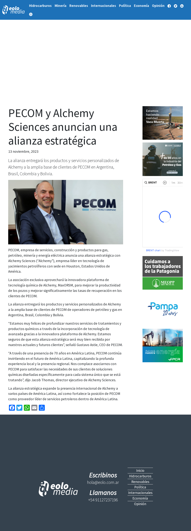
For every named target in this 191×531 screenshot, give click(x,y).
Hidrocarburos (40, 5)
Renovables (78, 5)
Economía (141, 5)
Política (125, 5)
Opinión (158, 5)
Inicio (140, 470)
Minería (60, 5)
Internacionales (103, 5)
